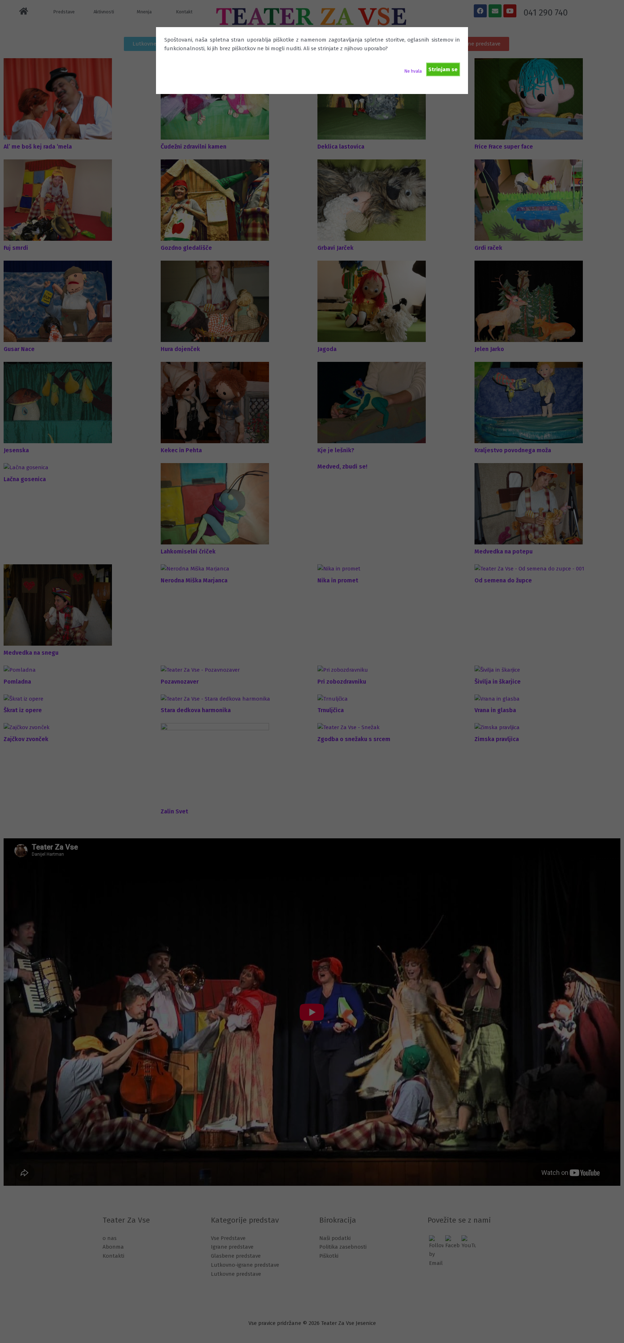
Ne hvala (413, 71)
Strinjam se (443, 69)
